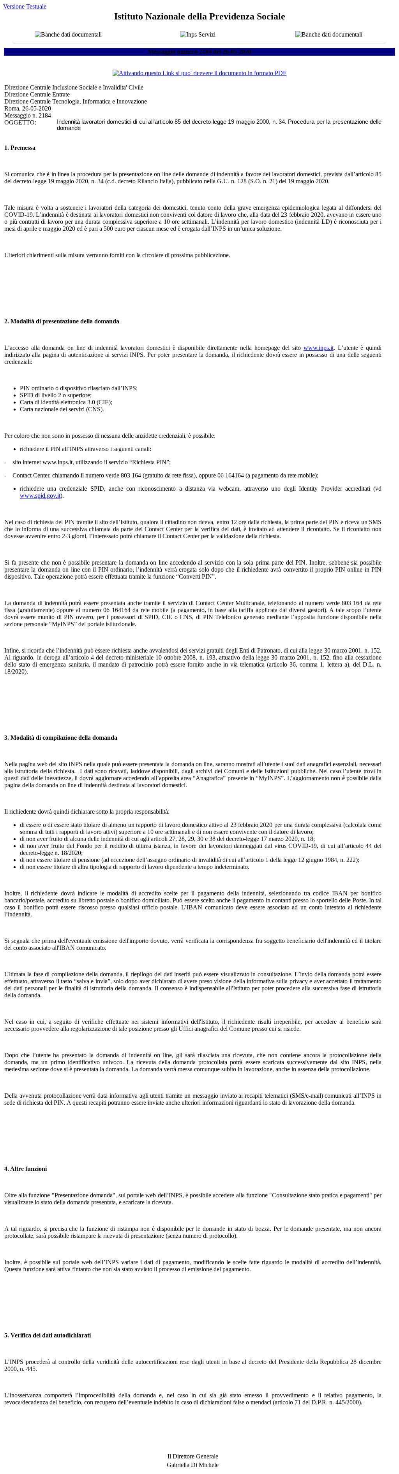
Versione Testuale (24, 6)
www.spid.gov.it (40, 495)
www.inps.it (319, 347)
